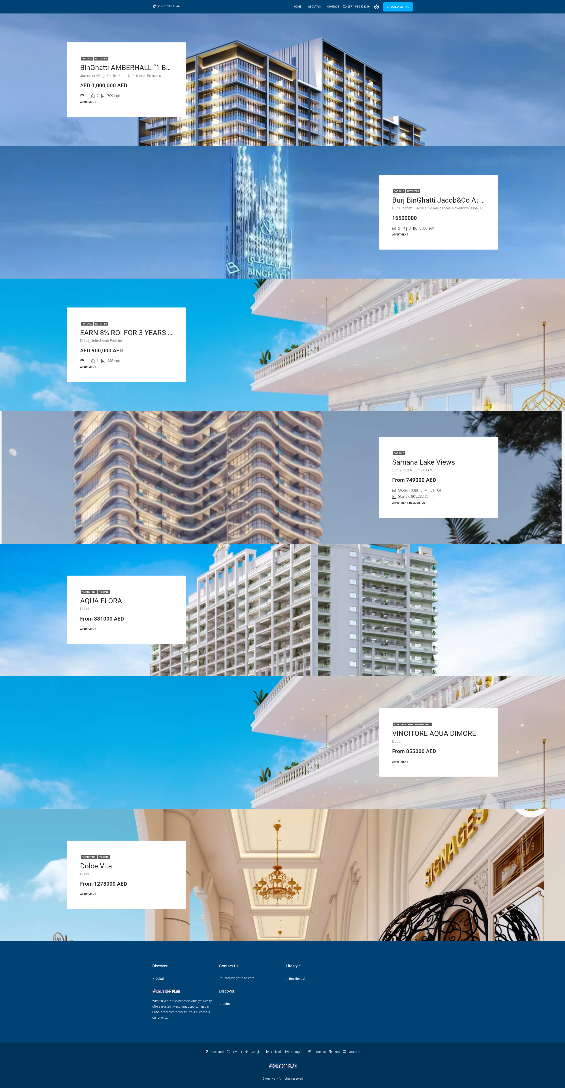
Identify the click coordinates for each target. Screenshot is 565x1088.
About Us (314, 6)
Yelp (337, 1052)
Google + (257, 1052)
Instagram (298, 1052)
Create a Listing (398, 6)
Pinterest (320, 1052)
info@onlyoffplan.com (239, 978)
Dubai (160, 978)
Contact (333, 6)
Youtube (354, 1052)
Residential (297, 978)
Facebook (217, 1052)
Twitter (237, 1052)
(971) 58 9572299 (358, 6)
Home (297, 6)
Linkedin (277, 1052)
